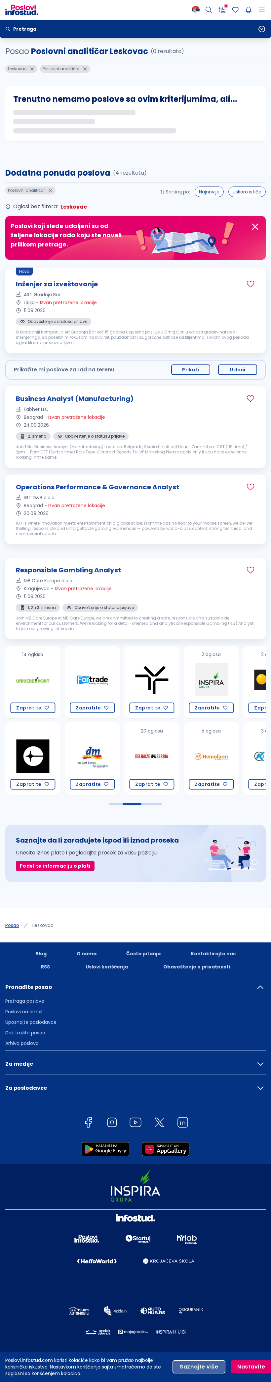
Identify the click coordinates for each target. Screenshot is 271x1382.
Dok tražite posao (25, 1032)
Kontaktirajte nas (213, 953)
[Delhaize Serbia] (150, 758)
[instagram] (112, 1123)
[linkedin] (182, 1123)
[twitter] (159, 1123)
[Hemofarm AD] (210, 758)
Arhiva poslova (22, 1043)
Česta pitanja (143, 953)
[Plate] (222, 10)
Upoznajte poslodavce (31, 1022)
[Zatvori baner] (255, 226)
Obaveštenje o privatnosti (196, 967)
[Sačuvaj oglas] (250, 284)
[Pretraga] (208, 10)
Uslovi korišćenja (107, 967)
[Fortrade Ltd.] (91, 682)
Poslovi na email (23, 1011)
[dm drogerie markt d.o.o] (91, 758)
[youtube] (135, 1123)
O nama (87, 953)
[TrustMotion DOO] (150, 682)
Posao (12, 925)
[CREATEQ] (31, 758)
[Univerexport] (31, 682)
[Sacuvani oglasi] (235, 10)
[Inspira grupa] (210, 682)
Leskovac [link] (43, 925)
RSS (45, 967)
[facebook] (88, 1123)
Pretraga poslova (24, 1001)
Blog (41, 953)
